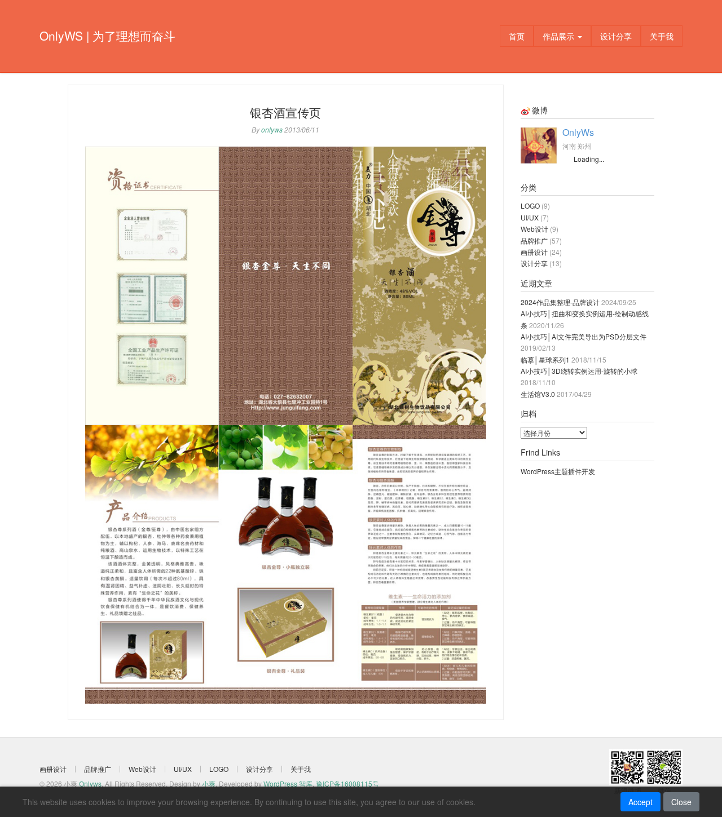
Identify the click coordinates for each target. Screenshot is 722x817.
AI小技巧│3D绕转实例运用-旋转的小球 (579, 371)
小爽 (208, 783)
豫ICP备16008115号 (347, 783)
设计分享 (616, 36)
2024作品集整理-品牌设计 (560, 302)
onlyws (272, 129)
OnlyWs (578, 132)
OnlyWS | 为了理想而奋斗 (107, 35)
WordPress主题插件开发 (558, 471)
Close (681, 801)
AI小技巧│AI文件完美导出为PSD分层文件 (583, 336)
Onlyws (90, 783)
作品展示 (559, 36)
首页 (517, 36)
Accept (640, 801)
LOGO (530, 205)
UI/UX (530, 217)
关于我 (661, 36)
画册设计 (534, 252)
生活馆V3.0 (538, 394)
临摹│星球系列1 (545, 359)
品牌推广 (534, 240)
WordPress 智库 (287, 783)
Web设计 (534, 228)
